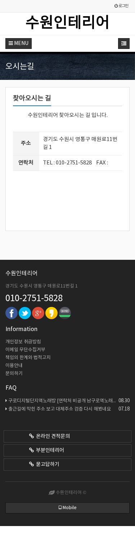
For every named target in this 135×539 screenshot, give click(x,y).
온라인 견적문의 (52, 436)
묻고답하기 (46, 464)
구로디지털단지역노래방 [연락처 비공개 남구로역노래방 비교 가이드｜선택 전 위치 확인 (69, 401)
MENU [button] (20, 43)
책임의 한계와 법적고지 (28, 358)
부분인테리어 (49, 450)
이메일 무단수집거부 (25, 350)
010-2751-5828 (34, 299)
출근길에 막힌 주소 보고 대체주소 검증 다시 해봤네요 (69, 409)
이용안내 (14, 365)
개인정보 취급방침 (23, 342)
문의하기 (14, 373)
